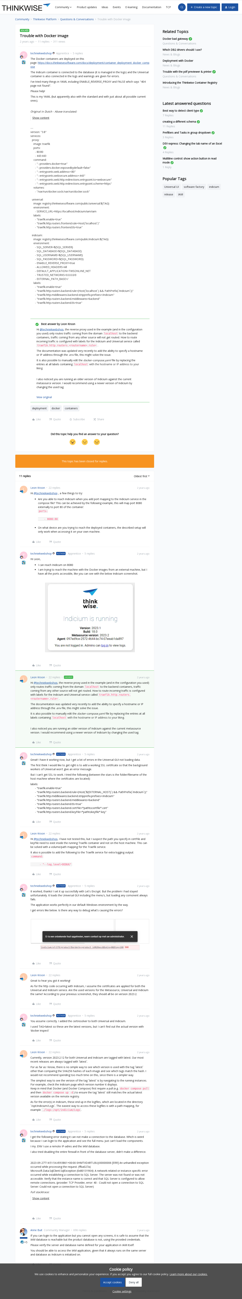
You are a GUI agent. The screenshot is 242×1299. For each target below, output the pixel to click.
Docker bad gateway (175, 38)
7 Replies (168, 115)
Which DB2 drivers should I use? (182, 49)
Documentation (151, 7)
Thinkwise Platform (45, 19)
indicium (214, 187)
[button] (203, 7)
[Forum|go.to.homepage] (26, 7)
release (168, 194)
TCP (168, 7)
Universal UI (171, 187)
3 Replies (168, 137)
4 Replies (168, 152)
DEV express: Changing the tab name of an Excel (192, 143)
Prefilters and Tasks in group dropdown (187, 132)
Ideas (105, 7)
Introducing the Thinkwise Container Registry (190, 82)
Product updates (87, 7)
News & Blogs (171, 54)
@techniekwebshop (52, 329)
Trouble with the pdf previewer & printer (187, 71)
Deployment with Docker (178, 60)
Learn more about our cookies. (189, 1274)
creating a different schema (179, 121)
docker (56, 408)
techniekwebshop (41, 53)
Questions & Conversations (77, 19)
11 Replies (169, 126)
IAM (180, 194)
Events (117, 7)
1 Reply (167, 167)
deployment (39, 408)
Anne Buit (36, 1230)
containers (71, 408)
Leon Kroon (37, 487)
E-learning (131, 7)
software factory (194, 187)
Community (22, 19)
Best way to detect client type (181, 110)
